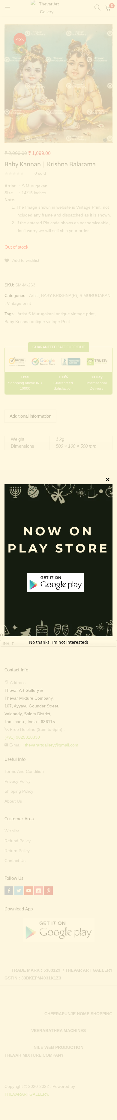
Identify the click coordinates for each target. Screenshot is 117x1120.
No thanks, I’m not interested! (58, 642)
